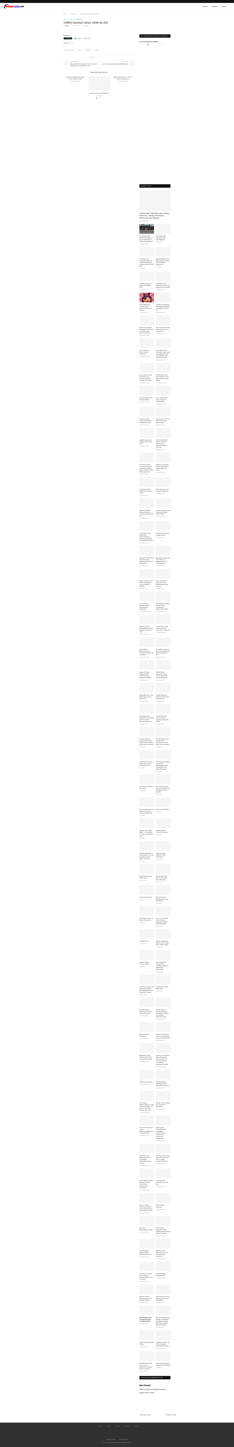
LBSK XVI (80, 50)
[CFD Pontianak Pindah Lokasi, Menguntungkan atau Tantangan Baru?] (146, 1120)
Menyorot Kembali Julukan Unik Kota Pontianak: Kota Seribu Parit (146, 513)
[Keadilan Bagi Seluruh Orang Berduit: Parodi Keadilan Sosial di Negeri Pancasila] (146, 846)
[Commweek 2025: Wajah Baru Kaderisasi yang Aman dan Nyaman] (163, 276)
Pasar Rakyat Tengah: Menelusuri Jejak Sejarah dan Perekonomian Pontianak (146, 1184)
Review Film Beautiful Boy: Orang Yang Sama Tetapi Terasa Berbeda (163, 1036)
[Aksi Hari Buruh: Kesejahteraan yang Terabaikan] (163, 890)
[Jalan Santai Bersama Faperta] (99, 83)
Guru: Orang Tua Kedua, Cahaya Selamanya (144, 352)
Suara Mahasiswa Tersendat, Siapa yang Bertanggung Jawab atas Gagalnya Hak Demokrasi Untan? (163, 354)
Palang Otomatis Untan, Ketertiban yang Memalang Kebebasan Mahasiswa (146, 560)
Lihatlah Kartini (144, 941)
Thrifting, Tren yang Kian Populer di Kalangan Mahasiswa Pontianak (146, 1276)
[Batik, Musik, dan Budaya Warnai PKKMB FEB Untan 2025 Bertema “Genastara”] (146, 709)
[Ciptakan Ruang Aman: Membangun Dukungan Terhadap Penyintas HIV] (163, 297)
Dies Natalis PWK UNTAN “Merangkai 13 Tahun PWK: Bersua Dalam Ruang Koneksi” (146, 238)
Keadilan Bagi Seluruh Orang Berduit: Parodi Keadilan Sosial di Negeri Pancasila (146, 856)
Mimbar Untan (111, 1439)
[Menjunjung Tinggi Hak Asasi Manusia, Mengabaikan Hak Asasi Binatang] (163, 551)
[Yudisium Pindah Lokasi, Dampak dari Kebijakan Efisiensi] (146, 412)
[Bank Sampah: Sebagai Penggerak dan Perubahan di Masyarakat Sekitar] (163, 596)
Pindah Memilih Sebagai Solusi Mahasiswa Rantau (145, 1252)
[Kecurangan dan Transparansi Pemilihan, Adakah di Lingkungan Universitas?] (163, 955)
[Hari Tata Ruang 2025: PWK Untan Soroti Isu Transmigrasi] (163, 320)
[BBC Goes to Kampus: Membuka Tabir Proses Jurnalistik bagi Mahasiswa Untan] (146, 320)
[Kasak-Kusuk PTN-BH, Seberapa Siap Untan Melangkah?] (163, 1289)
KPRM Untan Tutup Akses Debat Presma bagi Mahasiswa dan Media (162, 377)
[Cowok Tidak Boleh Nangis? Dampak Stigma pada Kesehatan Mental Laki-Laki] (163, 433)
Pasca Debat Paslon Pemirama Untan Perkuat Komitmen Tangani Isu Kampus (145, 377)
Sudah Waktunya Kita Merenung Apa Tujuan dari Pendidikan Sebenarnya (162, 261)
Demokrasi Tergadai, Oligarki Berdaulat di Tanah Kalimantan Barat (162, 467)
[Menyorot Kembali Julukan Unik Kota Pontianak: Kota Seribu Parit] (146, 503)
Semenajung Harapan (146, 1082)
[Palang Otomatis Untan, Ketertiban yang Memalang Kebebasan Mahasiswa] (146, 551)
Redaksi (205, 6)
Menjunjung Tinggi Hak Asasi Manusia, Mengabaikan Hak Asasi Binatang (163, 560)
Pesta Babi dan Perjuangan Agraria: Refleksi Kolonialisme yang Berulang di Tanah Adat (146, 262)
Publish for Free (171, 1415)
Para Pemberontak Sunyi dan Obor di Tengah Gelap (162, 399)
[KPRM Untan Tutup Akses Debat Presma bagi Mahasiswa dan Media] (163, 368)
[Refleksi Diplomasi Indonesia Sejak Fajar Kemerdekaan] (163, 688)
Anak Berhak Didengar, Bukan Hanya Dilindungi (163, 1364)
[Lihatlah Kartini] (146, 934)
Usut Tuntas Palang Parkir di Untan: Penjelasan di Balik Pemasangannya (162, 920)
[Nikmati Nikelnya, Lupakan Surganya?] (163, 823)
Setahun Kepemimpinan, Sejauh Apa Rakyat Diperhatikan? (163, 512)
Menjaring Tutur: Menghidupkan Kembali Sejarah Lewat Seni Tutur (146, 629)
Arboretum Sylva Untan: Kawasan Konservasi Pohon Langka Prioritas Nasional (163, 1158)
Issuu (149, 1415)
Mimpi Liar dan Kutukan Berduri (146, 1343)
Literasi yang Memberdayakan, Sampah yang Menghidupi (144, 606)
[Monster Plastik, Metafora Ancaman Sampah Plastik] (146, 1289)
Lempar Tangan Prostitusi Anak (144, 963)
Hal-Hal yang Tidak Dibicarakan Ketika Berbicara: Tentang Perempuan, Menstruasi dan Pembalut (154, 215)
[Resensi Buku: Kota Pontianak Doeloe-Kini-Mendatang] (146, 1310)
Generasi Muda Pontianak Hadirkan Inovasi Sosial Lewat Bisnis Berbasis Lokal (145, 1207)
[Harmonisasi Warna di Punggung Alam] (163, 526)
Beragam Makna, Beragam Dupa (161, 1274)
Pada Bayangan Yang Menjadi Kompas (146, 398)
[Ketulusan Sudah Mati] (163, 802)
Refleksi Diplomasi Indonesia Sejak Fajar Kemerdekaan (162, 696)
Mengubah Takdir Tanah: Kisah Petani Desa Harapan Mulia (145, 1057)
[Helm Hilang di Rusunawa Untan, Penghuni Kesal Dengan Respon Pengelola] (163, 1221)
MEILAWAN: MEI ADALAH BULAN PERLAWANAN (161, 237)
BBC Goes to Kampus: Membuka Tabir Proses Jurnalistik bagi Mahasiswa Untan (146, 330)
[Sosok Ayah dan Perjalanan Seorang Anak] (163, 1173)
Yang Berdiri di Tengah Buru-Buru (146, 787)
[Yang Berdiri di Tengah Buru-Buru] (146, 779)
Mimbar (214, 6)
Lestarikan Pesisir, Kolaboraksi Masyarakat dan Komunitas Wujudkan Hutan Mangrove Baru (146, 536)
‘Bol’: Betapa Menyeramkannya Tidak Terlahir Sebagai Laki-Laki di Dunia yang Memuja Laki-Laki (146, 1106)
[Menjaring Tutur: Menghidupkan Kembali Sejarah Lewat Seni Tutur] (146, 619)
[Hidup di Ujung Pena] (146, 890)
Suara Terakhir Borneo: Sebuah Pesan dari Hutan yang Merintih (146, 811)
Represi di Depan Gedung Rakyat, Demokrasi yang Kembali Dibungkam (145, 674)
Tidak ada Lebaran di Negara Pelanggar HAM (145, 285)
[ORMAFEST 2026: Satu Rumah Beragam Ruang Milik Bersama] (163, 1335)
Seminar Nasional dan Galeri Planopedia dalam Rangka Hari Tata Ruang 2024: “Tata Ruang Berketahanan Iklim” (162, 1060)
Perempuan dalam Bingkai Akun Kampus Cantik (145, 491)
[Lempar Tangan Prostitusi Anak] (146, 955)
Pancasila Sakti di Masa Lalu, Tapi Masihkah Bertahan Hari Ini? (162, 583)
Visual (223, 6)
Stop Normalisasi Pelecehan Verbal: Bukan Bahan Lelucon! (162, 1083)
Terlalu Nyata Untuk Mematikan (162, 987)
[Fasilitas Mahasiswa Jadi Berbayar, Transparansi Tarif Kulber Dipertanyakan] (163, 732)
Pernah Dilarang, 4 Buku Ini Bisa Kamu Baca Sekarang (162, 878)
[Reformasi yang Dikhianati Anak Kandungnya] (163, 846)
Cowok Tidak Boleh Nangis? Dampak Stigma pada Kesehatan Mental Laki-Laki (161, 443)
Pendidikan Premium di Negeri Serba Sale (146, 919)
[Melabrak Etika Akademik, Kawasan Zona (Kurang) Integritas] (163, 1244)
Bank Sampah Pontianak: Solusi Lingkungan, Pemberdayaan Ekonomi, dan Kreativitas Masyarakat (161, 1133)
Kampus (73, 14)
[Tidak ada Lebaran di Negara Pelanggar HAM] (146, 276)
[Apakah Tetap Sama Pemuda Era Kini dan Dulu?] (146, 433)
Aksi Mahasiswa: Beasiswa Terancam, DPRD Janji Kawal (145, 1011)
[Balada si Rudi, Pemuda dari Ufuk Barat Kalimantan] (163, 1096)
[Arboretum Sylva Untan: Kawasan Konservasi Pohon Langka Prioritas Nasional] (163, 1149)
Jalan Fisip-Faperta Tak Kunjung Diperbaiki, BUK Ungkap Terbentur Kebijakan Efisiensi (146, 989)
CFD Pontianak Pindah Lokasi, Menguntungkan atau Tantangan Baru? (146, 1130)
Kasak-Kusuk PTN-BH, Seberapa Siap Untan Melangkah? (162, 1298)
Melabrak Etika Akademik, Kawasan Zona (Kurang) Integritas (162, 1253)
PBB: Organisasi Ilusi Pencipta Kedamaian (162, 490)
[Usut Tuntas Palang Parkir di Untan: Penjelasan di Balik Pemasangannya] (163, 911)
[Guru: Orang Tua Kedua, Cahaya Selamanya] (146, 343)
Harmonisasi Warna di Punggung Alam (163, 534)
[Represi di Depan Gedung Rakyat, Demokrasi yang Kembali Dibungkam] (146, 665)
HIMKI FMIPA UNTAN (69, 50)
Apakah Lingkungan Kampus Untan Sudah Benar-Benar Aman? (162, 942)
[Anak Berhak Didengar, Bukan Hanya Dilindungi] (163, 1356)
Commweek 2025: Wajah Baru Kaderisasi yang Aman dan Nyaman (163, 285)
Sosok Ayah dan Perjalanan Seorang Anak (162, 1182)
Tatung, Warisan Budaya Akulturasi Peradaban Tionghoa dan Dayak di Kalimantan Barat (162, 1013)
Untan (96, 50)
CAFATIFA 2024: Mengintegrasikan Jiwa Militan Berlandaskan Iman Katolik (145, 1159)
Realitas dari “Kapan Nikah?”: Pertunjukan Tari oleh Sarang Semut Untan (146, 833)
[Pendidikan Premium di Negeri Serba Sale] (146, 911)
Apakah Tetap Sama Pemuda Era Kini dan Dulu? (145, 441)
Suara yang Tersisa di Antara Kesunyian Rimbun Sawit (162, 420)
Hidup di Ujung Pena (145, 897)
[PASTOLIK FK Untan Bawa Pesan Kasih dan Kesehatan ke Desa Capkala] (163, 779)
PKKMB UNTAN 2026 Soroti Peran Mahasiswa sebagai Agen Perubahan (145, 1366)
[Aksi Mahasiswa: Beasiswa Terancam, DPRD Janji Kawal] (146, 1002)
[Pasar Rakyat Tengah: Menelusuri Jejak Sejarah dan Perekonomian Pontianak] (146, 1173)
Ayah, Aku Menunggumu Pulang (146, 1229)
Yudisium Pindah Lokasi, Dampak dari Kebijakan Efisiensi (145, 420)
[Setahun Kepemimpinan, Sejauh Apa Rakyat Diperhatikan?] (163, 503)
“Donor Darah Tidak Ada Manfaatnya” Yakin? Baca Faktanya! (163, 628)
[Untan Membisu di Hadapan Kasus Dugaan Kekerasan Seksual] (146, 297)
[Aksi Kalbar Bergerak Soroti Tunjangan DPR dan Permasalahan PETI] (163, 642)
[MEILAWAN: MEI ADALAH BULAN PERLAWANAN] (163, 229)
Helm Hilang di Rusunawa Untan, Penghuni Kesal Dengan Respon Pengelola (163, 1230)
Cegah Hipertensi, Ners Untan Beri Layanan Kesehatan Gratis (146, 763)
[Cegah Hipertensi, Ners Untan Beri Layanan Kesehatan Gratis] (146, 755)
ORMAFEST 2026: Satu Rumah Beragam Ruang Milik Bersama (163, 1344)
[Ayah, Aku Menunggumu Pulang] (146, 1221)
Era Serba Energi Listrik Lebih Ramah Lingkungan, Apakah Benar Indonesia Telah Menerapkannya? (146, 468)
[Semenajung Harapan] (146, 1075)
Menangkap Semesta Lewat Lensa (145, 877)
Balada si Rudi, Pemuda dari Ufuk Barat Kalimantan (163, 1104)
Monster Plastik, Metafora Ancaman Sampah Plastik (145, 1298)
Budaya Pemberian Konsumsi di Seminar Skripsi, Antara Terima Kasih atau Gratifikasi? (146, 741)
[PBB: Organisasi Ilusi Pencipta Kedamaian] (163, 482)
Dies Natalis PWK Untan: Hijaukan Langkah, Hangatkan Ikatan (162, 718)
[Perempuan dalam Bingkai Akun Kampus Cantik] (146, 482)
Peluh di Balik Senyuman (160, 1206)
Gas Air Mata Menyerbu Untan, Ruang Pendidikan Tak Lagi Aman (146, 652)
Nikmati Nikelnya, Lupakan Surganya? (162, 831)
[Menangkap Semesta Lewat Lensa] (146, 869)
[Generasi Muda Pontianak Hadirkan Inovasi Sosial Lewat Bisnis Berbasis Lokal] (146, 1198)
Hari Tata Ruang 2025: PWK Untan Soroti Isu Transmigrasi (163, 329)
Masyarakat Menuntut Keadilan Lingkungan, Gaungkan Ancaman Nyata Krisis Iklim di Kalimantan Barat (163, 1321)
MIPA (72, 19)
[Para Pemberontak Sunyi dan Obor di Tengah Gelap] (163, 391)
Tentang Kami (123, 1439)
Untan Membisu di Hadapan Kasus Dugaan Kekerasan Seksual (145, 307)
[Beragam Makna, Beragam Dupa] (163, 1266)
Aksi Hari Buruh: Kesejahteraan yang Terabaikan (162, 899)
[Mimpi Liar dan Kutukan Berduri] (146, 1335)
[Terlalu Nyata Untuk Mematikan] (163, 980)
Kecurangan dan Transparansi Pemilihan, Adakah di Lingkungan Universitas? (162, 965)
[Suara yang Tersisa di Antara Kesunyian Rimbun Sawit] (163, 412)
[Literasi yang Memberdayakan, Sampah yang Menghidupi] (146, 596)
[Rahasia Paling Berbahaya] (146, 1027)
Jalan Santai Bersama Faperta (99, 93)
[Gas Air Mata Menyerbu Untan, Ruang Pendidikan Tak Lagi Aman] (146, 642)
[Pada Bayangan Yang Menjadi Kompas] (146, 391)
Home (65, 14)
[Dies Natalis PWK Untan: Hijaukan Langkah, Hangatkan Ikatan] (163, 709)
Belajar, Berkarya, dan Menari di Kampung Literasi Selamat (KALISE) (146, 583)
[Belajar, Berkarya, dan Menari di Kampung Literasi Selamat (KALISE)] (146, 573)
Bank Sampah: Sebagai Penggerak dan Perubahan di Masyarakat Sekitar (163, 606)
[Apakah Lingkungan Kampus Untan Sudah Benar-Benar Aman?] (163, 934)
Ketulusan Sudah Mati (163, 809)
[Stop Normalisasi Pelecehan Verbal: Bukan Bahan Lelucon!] (163, 1075)
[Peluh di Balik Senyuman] (163, 1198)
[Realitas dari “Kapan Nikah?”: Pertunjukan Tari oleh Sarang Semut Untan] (146, 823)
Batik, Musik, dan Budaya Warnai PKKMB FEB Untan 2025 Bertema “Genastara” (146, 718)
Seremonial (79, 19)
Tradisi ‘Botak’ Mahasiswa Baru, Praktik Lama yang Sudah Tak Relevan (161, 674)
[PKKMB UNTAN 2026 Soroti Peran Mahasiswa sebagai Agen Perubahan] (146, 1356)
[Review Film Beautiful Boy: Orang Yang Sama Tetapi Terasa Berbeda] (163, 1027)
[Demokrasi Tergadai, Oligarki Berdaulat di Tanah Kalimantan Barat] (163, 457)
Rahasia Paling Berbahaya (144, 1035)
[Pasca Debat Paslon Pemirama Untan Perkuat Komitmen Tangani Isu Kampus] (146, 368)
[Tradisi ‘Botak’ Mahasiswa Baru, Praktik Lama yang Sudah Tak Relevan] (163, 665)
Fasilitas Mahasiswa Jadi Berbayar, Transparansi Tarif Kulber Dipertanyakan (162, 741)
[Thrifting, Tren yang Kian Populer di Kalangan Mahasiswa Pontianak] (146, 1266)
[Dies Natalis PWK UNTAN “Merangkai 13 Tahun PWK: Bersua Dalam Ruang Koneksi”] (146, 229)
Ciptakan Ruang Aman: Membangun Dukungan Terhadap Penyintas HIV (163, 307)
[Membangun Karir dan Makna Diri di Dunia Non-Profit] (146, 688)
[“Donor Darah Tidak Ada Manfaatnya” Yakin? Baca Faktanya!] (163, 619)
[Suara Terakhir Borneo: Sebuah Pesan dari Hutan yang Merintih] (146, 802)
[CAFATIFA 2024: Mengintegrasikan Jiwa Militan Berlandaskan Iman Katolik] (146, 1149)
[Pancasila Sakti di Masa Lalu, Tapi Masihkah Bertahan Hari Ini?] (163, 573)
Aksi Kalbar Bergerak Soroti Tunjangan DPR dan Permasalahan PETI (163, 652)
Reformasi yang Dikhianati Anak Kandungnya (161, 855)
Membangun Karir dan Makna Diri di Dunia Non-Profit (146, 696)
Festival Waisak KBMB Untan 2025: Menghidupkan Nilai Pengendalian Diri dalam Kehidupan (162, 765)
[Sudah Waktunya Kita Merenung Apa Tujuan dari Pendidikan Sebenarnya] (163, 252)
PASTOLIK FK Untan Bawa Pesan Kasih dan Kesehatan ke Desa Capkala (163, 789)
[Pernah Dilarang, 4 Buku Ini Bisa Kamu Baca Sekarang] (163, 869)
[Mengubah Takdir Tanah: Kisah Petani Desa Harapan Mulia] (146, 1048)
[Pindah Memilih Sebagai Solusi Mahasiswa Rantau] (146, 1244)
